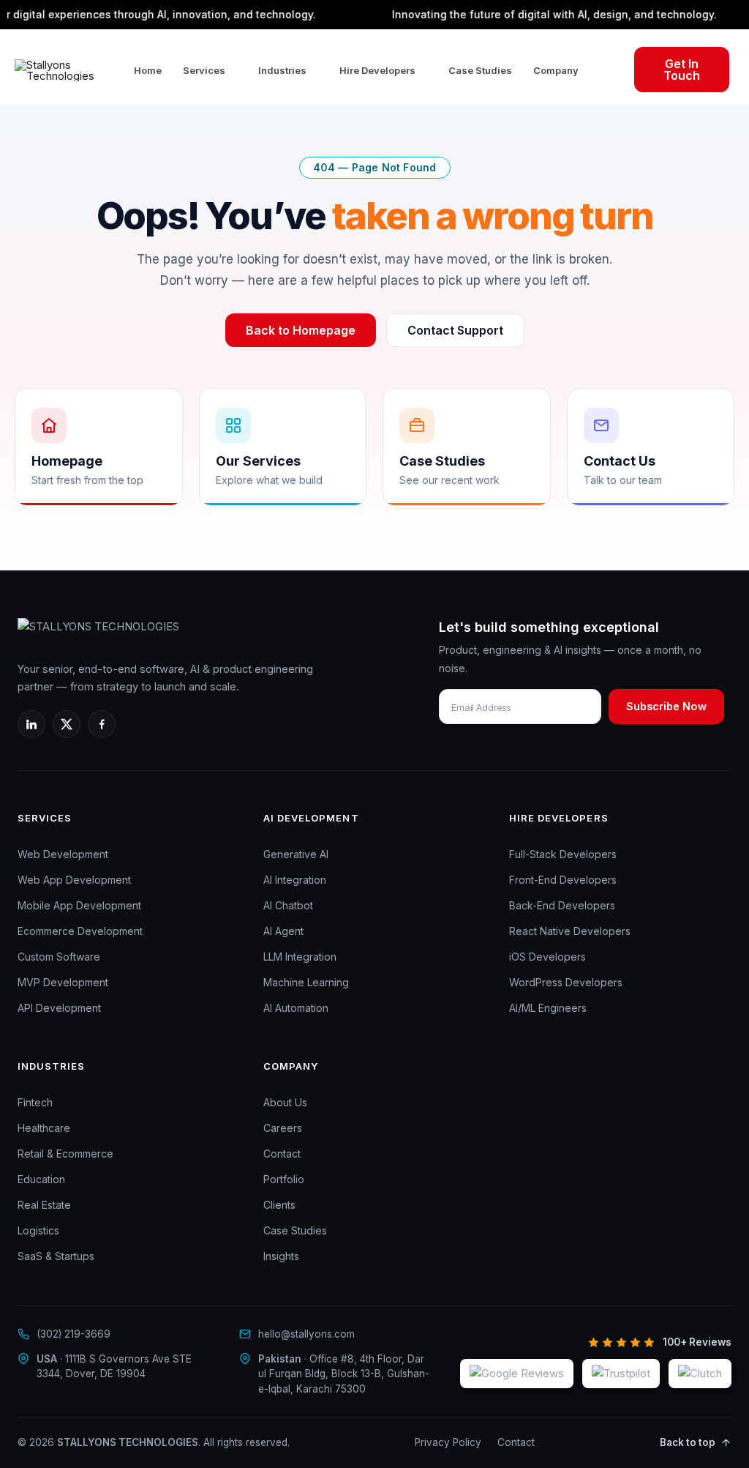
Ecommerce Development (80, 931)
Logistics (38, 1230)
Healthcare (44, 1128)
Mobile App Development (79, 905)
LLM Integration (299, 956)
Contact (282, 1153)
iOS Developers (547, 956)
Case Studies (480, 70)
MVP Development (63, 982)
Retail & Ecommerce (65, 1153)
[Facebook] (102, 724)
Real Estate (44, 1205)
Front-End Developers (563, 879)
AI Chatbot (288, 905)
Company (556, 70)
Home (148, 70)
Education (41, 1179)
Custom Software (59, 956)
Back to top (687, 1442)
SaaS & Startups (56, 1256)
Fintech (35, 1102)
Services (204, 70)
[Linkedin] (31, 724)
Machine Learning (306, 982)
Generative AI (295, 854)
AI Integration (294, 879)
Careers (282, 1128)
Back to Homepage (300, 330)
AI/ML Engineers (548, 1008)
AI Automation (295, 1008)
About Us (285, 1102)
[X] (66, 724)
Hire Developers (377, 70)
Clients (279, 1205)
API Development (59, 1008)
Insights (281, 1256)
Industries (282, 70)
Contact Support (455, 330)
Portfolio (283, 1179)
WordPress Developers (565, 982)
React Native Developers (570, 931)
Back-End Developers (562, 905)
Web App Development (74, 879)
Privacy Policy (448, 1442)
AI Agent (283, 931)
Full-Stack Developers (563, 854)
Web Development (63, 854)
